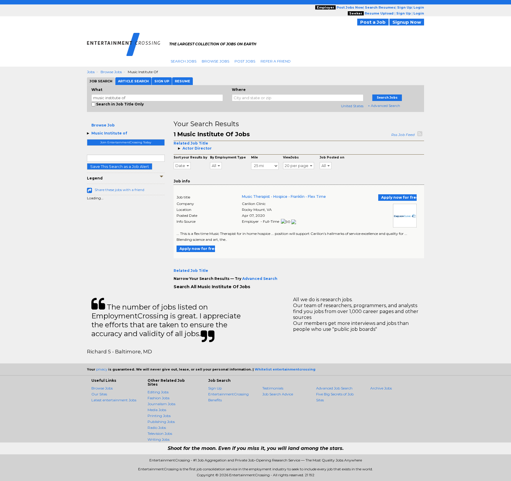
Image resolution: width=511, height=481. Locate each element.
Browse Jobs (215, 61)
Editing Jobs (158, 392)
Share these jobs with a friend (119, 189)
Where (239, 89)
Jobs (91, 72)
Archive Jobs (381, 388)
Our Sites (99, 394)
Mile (254, 157)
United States (352, 106)
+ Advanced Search (384, 105)
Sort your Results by (190, 157)
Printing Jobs (159, 415)
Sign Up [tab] (161, 81)
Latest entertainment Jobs (113, 400)
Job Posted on (332, 157)
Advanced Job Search (334, 388)
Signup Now (406, 22)
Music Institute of (109, 133)
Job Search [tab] (101, 81)
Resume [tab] (182, 81)
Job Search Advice (277, 394)
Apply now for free (399, 197)
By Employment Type (228, 157)
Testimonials (272, 388)
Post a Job (373, 22)
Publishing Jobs (161, 421)
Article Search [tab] (133, 81)
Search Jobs (183, 61)
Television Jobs (160, 433)
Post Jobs (245, 61)
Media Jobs (157, 410)
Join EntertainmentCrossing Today (125, 142)
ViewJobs (291, 157)
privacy (101, 369)
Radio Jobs (157, 427)
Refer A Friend (276, 61)
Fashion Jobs (158, 398)
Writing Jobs (158, 439)
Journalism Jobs (161, 404)
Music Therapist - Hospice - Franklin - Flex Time (284, 196)
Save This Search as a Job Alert (119, 166)
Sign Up (215, 388)
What (96, 89)
